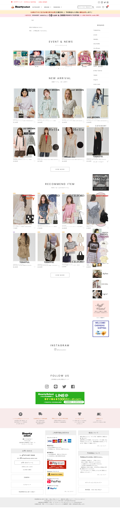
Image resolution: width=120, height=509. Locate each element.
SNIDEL (95, 39)
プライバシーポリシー (79, 499)
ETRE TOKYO (97, 70)
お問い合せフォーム (27, 462)
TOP (32, 20)
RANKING (57, 7)
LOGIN (98, 7)
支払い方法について (54, 499)
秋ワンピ (52, 66)
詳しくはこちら (68, 491)
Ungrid (95, 79)
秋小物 (36, 66)
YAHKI (95, 75)
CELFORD (96, 43)
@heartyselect (61, 350)
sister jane (96, 84)
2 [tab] (58, 68)
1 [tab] (56, 68)
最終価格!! (84, 66)
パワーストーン (20, 66)
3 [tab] (61, 68)
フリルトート (68, 66)
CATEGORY (36, 7)
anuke (95, 34)
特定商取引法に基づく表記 (41, 499)
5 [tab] (66, 68)
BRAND (46, 7)
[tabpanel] (20, 58)
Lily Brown (96, 48)
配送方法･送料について (67, 499)
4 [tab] (63, 68)
